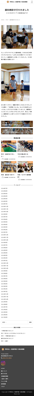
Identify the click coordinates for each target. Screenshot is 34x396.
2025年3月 (4, 227)
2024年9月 (4, 242)
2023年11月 (4, 265)
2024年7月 (4, 245)
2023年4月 (4, 284)
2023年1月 (4, 291)
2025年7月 (4, 216)
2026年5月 (4, 193)
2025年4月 (4, 224)
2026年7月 (4, 188)
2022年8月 (4, 304)
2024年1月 (4, 260)
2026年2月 (4, 201)
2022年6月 (4, 309)
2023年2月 (4, 289)
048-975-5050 (7, 358)
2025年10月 (4, 211)
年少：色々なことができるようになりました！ (13, 333)
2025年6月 (4, 219)
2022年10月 (4, 299)
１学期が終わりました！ (7, 330)
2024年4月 (4, 253)
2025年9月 (4, 214)
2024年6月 (4, 247)
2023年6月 (4, 278)
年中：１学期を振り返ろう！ (8, 336)
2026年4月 (4, 196)
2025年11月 (4, 209)
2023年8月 (4, 273)
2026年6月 (4, 191)
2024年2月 (4, 258)
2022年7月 (4, 307)
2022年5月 (4, 312)
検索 (30, 322)
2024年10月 (4, 240)
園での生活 (4, 373)
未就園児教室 (4, 376)
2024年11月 (4, 237)
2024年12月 (4, 235)
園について (4, 371)
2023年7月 (4, 276)
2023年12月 (4, 263)
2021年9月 (4, 317)
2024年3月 (4, 255)
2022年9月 (4, 301)
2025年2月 (4, 229)
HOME (3, 368)
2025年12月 (4, 206)
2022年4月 (4, 314)
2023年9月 (4, 271)
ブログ (26, 13)
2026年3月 (4, 198)
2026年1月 (4, 204)
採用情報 (3, 384)
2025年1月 (4, 232)
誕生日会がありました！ (7, 338)
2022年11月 (4, 296)
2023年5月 (4, 281)
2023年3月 (4, 286)
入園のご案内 (4, 379)
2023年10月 (4, 268)
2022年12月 (4, 294)
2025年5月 (4, 222)
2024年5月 (4, 250)
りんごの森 (4, 381)
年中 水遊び (4, 341)
